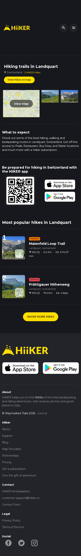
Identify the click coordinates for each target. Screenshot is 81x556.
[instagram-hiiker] (34, 542)
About (6, 429)
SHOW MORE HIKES (40, 316)
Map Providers (11, 449)
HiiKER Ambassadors (16, 491)
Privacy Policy (11, 520)
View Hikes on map (19, 79)
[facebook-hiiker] (8, 542)
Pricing (6, 462)
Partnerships (10, 455)
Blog (5, 442)
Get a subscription (14, 469)
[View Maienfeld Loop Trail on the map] (19, 254)
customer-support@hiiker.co (21, 498)
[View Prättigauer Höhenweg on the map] (19, 292)
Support (7, 435)
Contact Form (11, 504)
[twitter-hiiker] (21, 542)
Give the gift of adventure (19, 475)
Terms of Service (13, 527)
